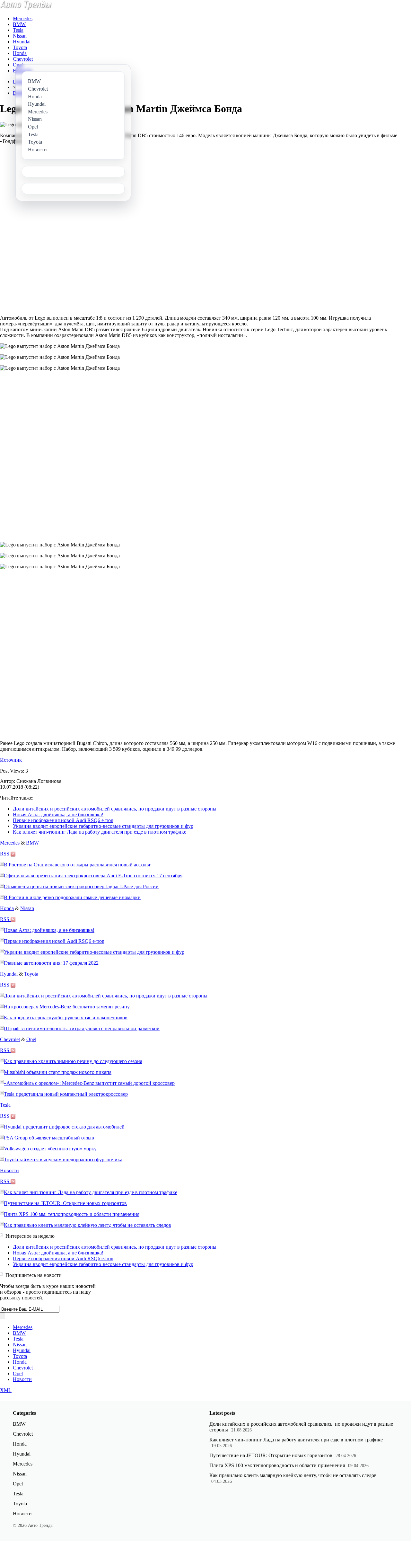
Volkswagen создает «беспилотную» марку (50, 1148)
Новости (9, 1170)
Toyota (20, 47)
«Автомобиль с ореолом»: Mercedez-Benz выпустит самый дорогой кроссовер (89, 1083)
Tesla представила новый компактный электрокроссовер (66, 1094)
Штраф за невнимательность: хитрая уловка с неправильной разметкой (82, 1028)
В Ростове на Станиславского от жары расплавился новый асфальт (77, 864)
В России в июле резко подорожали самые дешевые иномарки (72, 897)
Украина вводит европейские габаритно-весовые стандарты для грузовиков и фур (103, 826)
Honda (20, 53)
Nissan (20, 36)
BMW (19, 24)
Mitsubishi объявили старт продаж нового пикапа (57, 1072)
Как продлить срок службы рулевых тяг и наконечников (65, 1017)
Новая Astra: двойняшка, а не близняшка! (58, 814)
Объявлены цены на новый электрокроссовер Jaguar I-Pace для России (81, 886)
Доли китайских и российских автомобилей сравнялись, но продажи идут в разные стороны (114, 808)
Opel (18, 64)
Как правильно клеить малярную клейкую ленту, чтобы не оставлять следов (87, 1225)
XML (6, 1390)
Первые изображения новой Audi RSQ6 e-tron (63, 820)
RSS (5, 853)
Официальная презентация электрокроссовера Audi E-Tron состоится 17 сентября (93, 875)
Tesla (18, 30)
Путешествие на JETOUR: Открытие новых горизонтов (65, 1203)
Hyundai (22, 41)
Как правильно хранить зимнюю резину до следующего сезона (73, 1061)
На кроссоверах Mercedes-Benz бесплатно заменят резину (67, 1006)
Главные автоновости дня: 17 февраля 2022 (51, 963)
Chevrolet (23, 59)
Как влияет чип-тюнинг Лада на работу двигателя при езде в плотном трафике (99, 832)
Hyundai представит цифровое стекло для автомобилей (64, 1126)
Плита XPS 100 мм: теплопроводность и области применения (71, 1214)
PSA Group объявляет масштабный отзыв (49, 1137)
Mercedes (22, 18)
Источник (11, 760)
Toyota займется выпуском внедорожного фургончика (63, 1159)
